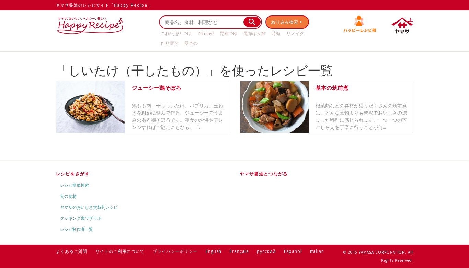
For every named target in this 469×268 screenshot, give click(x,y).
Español (293, 251)
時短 (276, 33)
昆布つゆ (229, 33)
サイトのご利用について (120, 251)
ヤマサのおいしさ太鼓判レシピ (89, 207)
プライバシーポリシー (175, 251)
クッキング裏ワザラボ (80, 218)
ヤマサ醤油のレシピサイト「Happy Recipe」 (104, 5)
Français (239, 251)
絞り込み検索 (284, 22)
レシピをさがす (73, 174)
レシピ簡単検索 (74, 185)
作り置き (170, 43)
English (213, 251)
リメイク (295, 33)
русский (266, 251)
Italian (317, 251)
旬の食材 (68, 196)
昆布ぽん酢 (254, 33)
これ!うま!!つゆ (176, 33)
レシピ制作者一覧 (76, 229)
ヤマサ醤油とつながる (264, 174)
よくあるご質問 (71, 251)
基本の (191, 43)
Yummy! (205, 33)
